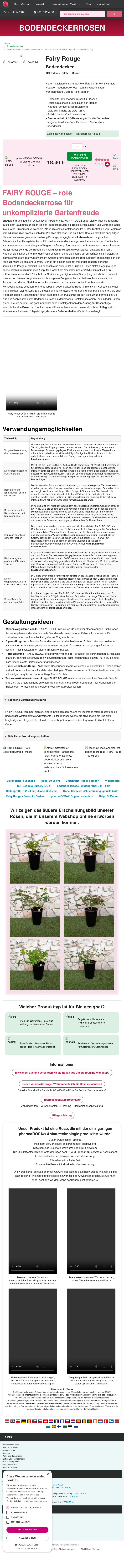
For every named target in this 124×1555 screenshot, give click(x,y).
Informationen (103, 3)
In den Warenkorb (79, 156)
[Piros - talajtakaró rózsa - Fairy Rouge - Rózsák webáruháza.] (7, 1421)
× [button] (48, 1474)
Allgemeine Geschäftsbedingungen (58, 1549)
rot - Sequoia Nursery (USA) (34, 786)
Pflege (88, 3)
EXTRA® (67, 1487)
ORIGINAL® (58, 1484)
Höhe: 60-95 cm (50, 780)
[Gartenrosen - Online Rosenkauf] (114, 14)
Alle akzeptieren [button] (27, 1529)
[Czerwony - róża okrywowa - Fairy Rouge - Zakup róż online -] (67, 1421)
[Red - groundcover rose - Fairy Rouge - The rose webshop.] (12, 1421)
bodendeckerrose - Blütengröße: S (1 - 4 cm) (84, 786)
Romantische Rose (10, 1444)
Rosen (7, 42)
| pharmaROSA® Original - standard (71, 796)
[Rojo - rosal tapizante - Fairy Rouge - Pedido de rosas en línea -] (78, 1421)
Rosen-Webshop (21, 3)
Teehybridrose (8, 1450)
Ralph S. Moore (108, 796)
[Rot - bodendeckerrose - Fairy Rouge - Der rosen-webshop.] (23, 1421)
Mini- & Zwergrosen (11, 1461)
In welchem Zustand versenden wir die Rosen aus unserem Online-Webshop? (62, 1072)
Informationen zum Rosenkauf (62, 1099)
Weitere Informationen (36, 1501)
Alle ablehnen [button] (27, 1537)
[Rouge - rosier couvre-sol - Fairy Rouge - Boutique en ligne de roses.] (62, 1421)
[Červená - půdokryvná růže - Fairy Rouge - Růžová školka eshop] (40, 1421)
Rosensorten (40, 3)
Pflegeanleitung (62, 1115)
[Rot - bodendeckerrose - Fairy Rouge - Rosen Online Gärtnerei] (45, 1421)
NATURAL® (81, 1493)
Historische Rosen (10, 1447)
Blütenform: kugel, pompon (82, 780)
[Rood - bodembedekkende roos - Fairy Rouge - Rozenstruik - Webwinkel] (73, 1421)
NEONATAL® (68, 1502)
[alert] (27, 1511)
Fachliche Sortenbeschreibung (27, 700)
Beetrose (6, 1453)
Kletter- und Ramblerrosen (14, 1458)
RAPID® (74, 1496)
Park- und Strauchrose (12, 1455)
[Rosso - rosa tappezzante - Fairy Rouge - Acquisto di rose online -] (56, 1421)
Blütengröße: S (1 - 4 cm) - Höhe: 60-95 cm (31, 791)
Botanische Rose (9, 1467)
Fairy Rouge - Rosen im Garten (25, 796)
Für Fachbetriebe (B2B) (13, 12)
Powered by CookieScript (28, 1548)
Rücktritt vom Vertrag (90, 1549)
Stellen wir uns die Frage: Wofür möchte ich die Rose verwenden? (62, 1084)
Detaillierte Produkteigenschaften (28, 736)
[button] (27, 1544)
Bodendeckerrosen (14, 46)
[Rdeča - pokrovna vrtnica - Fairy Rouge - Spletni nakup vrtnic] (34, 1421)
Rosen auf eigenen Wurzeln (64, 3)
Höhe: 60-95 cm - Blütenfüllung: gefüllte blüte (90, 791)
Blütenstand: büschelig (20, 780)
